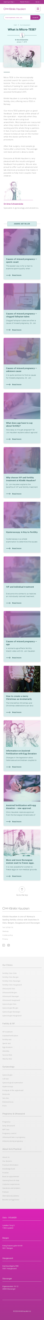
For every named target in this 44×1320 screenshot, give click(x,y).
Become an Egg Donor (10, 1200)
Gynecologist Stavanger (11, 1012)
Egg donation (7, 1047)
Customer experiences (11, 1184)
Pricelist (5, 1173)
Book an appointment (10, 1177)
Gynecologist (7, 1075)
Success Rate (7, 1055)
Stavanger (7, 1278)
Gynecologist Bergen (10, 1008)
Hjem (15, 25)
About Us (6, 1157)
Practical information (10, 1165)
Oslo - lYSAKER (9, 1217)
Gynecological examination (12, 1083)
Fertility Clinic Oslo (9, 973)
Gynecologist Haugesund (11, 1016)
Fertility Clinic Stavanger (11, 981)
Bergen (5, 1238)
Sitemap (5, 931)
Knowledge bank (8, 1169)
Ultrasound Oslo (8, 989)
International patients (10, 1196)
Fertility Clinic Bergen (10, 977)
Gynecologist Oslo (9, 1004)
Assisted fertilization (10, 1036)
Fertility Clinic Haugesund (12, 985)
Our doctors (7, 1161)
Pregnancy (6, 1122)
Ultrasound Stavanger (10, 996)
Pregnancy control (9, 1133)
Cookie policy (7, 935)
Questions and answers (11, 1188)
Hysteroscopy (7, 1086)
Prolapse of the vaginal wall (12, 1090)
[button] (37, 8)
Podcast (5, 1192)
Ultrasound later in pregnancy (13, 1137)
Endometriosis (7, 1102)
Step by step (7, 1059)
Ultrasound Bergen (9, 993)
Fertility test (6, 1040)
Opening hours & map (10, 1180)
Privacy (5, 939)
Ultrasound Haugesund (11, 1000)
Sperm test (6, 1043)
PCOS (4, 1106)
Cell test (5, 1079)
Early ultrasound (8, 1126)
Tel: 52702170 (7, 927)
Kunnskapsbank (25, 25)
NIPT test (5, 1130)
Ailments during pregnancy (12, 1141)
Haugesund (7, 1258)
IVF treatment (7, 1032)
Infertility (5, 1051)
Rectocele (6, 1094)
